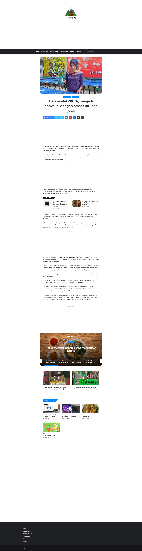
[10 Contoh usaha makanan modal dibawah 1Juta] (51, 427)
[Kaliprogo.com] (71, 13)
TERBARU (75, 97)
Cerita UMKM (67, 97)
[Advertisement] (71, 34)
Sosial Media (44, 51)
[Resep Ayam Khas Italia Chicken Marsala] (90, 408)
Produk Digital (64, 51)
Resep (71, 341)
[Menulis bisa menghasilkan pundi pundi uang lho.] (51, 408)
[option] (71, 349)
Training (72, 51)
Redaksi (79, 51)
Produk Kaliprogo (54, 51)
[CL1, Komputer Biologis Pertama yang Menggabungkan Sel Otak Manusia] (47, 203)
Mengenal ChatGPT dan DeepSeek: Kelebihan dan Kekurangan (69, 416)
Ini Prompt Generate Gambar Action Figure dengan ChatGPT (90, 203)
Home (37, 51)
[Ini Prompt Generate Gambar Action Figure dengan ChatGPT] (76, 203)
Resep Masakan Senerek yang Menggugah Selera (71, 349)
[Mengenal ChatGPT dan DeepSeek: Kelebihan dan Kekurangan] (71, 408)
